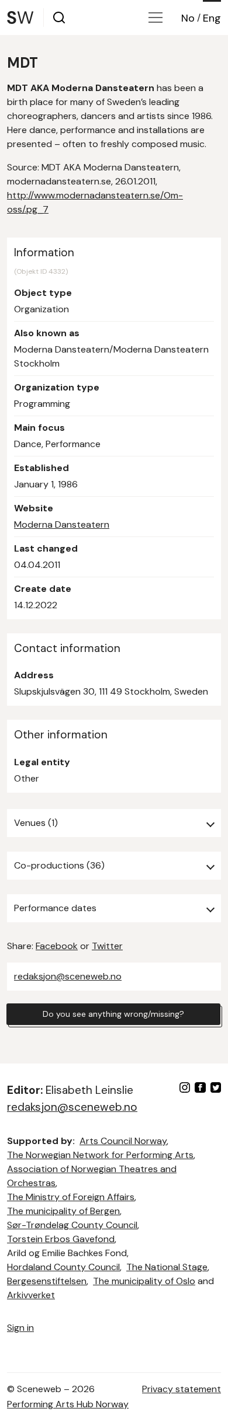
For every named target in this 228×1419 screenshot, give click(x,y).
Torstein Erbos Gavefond (61, 1239)
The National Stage (167, 1267)
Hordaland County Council (63, 1267)
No (188, 18)
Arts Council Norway (123, 1141)
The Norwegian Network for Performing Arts (100, 1155)
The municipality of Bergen (63, 1211)
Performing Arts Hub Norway (68, 1404)
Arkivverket (31, 1295)
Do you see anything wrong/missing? (113, 1014)
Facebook (57, 946)
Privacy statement (181, 1389)
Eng (212, 18)
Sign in (20, 1328)
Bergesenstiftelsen (47, 1281)
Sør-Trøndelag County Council (72, 1225)
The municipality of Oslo (144, 1281)
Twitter (107, 946)
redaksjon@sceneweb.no (68, 976)
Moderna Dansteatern (61, 524)
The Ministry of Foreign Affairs (70, 1197)
